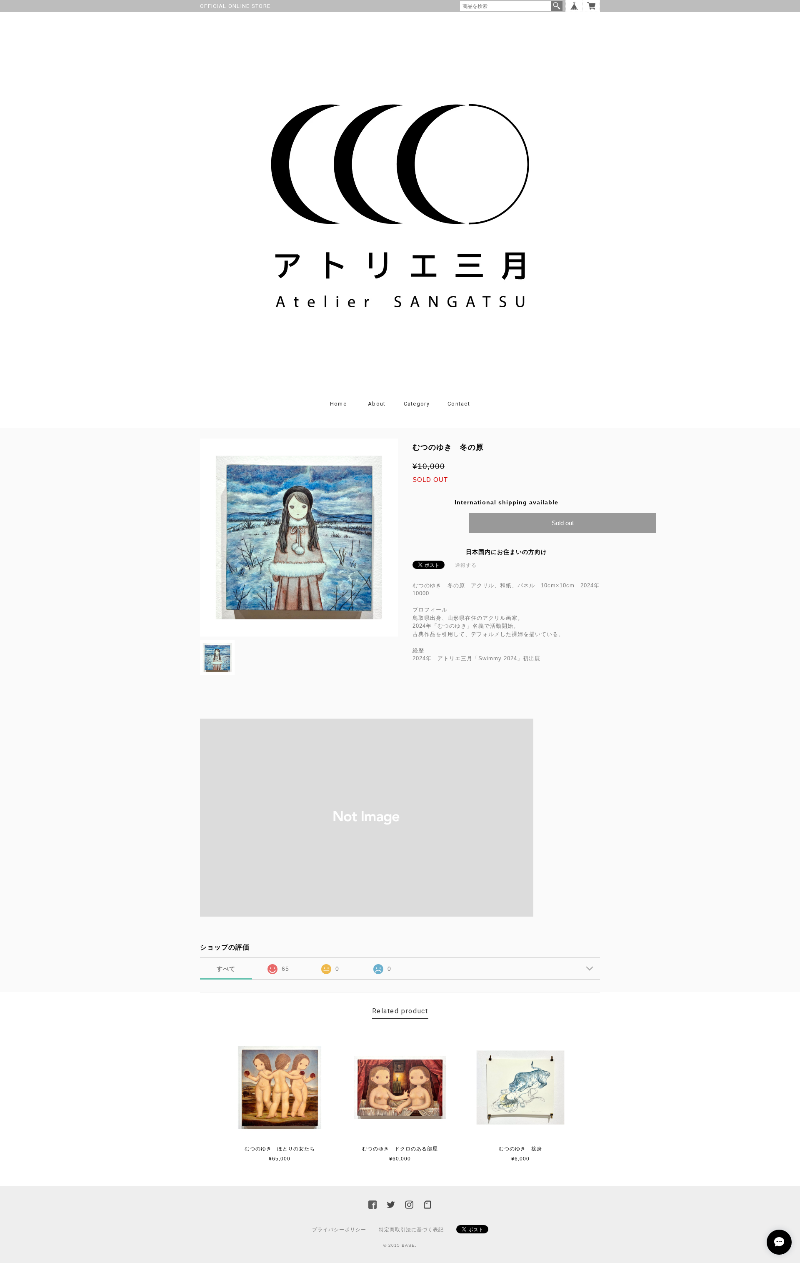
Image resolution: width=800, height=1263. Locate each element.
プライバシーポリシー (339, 1230)
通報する (466, 565)
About (377, 404)
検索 (556, 6)
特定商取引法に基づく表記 (411, 1230)
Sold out (563, 522)
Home (338, 404)
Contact (459, 404)
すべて (226, 968)
